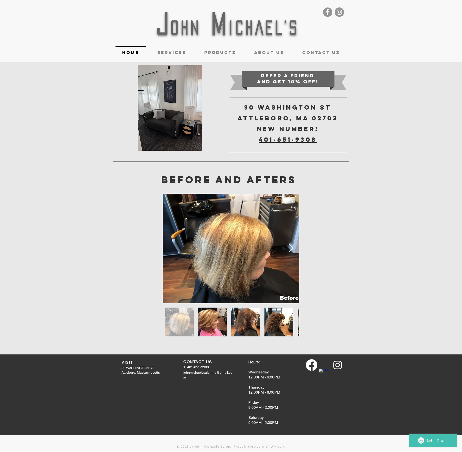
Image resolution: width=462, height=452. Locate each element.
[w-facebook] (324, 374)
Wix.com (278, 446)
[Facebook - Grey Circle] (327, 12)
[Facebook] (311, 365)
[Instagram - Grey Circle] (339, 12)
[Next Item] (291, 248)
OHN (186, 27)
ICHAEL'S (263, 27)
